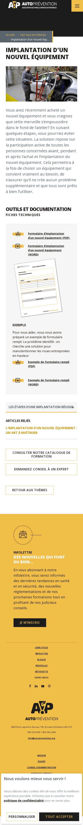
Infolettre (41, 653)
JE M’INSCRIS (30, 622)
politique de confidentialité (24, 800)
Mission (41, 755)
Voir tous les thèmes (33, 35)
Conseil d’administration (41, 767)
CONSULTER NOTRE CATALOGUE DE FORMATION (41, 455)
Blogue (41, 659)
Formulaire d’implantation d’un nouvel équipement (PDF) (49, 236)
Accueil (10, 35)
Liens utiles (41, 647)
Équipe (41, 761)
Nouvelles (41, 665)
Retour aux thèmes (29, 490)
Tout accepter (59, 817)
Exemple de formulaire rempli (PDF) (48, 364)
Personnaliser (22, 817)
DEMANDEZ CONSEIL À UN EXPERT (41, 469)
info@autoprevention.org (41, 738)
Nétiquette (41, 671)
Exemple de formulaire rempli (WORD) (48, 382)
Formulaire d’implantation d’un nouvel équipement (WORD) (46, 250)
